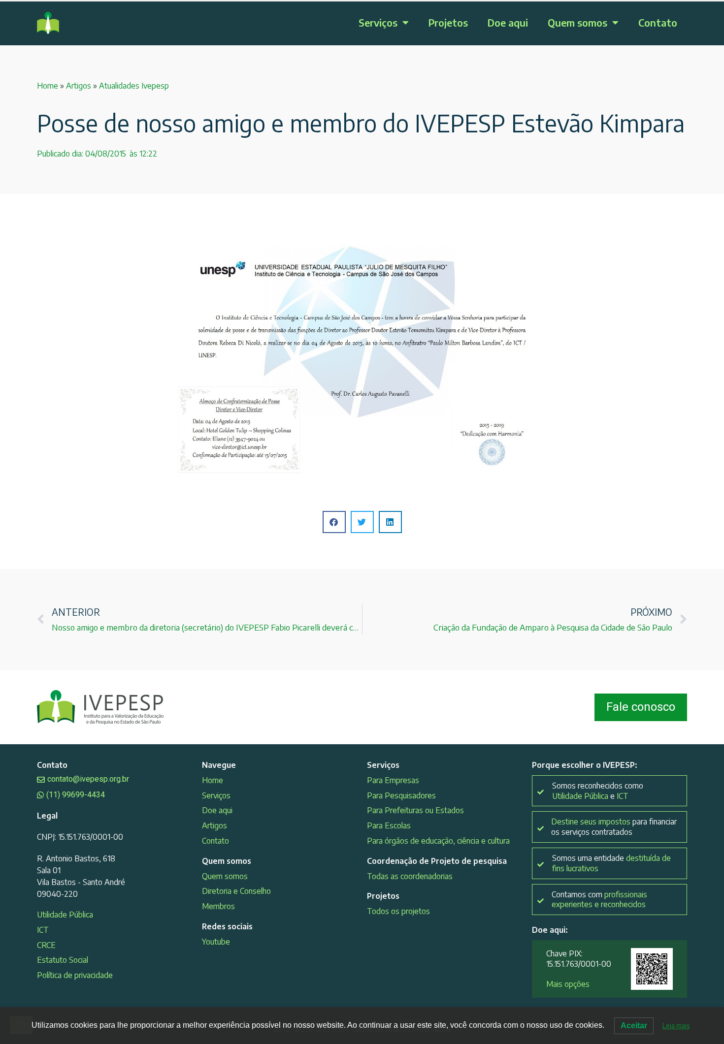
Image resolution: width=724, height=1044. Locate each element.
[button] (334, 522)
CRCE (46, 945)
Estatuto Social (62, 960)
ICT (43, 930)
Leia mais (676, 1025)
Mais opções (568, 984)
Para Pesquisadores (401, 795)
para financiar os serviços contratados (614, 827)
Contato (657, 22)
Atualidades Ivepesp (134, 86)
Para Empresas (393, 780)
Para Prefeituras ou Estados (415, 810)
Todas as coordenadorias (410, 876)
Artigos (78, 86)
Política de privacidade (75, 975)
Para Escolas (389, 825)
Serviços (378, 22)
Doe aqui (508, 22)
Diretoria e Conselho (236, 891)
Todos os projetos (398, 911)
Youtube (216, 942)
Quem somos (577, 22)
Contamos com (599, 899)
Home (47, 86)
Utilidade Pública (65, 914)
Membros (218, 906)
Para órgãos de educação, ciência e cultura (438, 841)
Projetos (448, 22)
